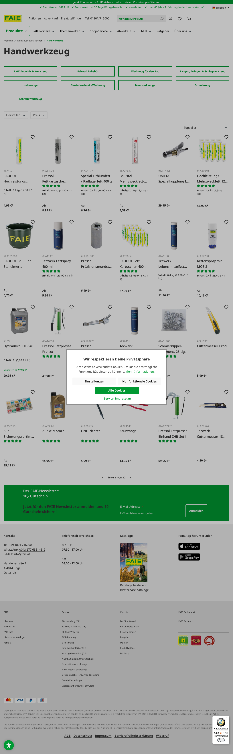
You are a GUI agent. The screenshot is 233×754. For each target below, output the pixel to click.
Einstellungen (94, 381)
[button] (9, 745)
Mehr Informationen (139, 372)
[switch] (221, 740)
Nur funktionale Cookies (139, 381)
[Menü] (227, 718)
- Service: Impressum (116, 398)
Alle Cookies (117, 390)
